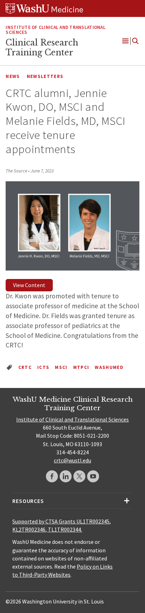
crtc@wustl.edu (72, 460)
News (13, 76)
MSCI (61, 367)
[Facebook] (52, 476)
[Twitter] (79, 476)
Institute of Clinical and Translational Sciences (55, 30)
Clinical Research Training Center (42, 47)
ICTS (43, 367)
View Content (29, 285)
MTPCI (81, 367)
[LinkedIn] (65, 476)
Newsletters (45, 76)
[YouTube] (93, 476)
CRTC (25, 367)
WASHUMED (109, 367)
